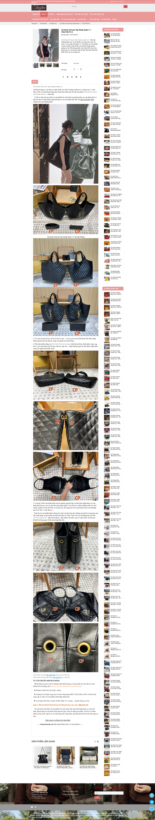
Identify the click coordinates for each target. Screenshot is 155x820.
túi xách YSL (50, 675)
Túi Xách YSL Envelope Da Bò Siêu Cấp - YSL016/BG (115, 726)
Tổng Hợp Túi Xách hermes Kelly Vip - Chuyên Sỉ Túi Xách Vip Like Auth (116, 242)
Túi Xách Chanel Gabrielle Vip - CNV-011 (116, 409)
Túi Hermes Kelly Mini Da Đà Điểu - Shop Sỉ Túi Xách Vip (115, 212)
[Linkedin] (72, 77)
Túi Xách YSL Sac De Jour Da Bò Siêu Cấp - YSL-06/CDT (116, 539)
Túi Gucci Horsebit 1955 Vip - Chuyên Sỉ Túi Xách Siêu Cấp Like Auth (116, 58)
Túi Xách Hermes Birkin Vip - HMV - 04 (115, 312)
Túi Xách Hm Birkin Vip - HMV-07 (116, 332)
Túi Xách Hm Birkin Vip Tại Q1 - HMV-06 (116, 325)
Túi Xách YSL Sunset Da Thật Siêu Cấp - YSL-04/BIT (115, 526)
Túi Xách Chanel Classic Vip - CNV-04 (116, 364)
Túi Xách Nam (105, 19)
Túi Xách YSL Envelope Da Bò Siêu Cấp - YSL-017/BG (115, 733)
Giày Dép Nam (81, 19)
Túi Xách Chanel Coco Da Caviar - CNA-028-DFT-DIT (115, 694)
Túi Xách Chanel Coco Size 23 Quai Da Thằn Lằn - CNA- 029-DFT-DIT (116, 700)
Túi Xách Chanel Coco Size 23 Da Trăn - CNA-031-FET (116, 713)
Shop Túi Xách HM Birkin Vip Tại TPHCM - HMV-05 (116, 319)
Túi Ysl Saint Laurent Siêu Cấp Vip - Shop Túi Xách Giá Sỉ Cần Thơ (116, 117)
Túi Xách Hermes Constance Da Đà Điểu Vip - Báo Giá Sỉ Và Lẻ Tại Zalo (116, 76)
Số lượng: (64, 70)
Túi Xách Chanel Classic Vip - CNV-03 (116, 358)
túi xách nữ (57, 677)
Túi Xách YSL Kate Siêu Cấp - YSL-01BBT (116, 506)
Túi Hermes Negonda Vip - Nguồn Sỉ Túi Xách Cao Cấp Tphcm (116, 94)
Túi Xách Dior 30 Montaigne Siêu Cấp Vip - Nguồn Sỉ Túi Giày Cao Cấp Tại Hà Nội (116, 183)
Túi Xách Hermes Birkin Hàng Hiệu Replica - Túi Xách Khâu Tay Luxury (116, 248)
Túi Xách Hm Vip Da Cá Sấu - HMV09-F (115, 765)
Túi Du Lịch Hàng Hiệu (68, 19)
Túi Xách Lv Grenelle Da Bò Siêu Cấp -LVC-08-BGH (116, 629)
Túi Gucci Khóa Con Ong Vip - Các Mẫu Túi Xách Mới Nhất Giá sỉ (116, 64)
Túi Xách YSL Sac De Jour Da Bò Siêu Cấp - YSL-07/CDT (116, 545)
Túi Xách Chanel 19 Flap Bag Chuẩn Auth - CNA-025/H (116, 674)
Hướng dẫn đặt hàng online (71, 794)
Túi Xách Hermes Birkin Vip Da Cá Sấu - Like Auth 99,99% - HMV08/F (116, 758)
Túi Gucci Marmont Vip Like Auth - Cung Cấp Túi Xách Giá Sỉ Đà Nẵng (116, 70)
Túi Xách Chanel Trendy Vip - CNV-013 (115, 422)
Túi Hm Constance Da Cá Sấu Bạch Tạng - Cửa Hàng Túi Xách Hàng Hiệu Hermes (116, 105)
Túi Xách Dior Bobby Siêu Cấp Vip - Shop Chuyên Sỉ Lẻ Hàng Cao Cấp (116, 177)
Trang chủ (35, 23)
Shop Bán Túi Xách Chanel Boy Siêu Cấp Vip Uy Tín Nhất (116, 266)
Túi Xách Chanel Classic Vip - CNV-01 (116, 345)
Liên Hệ (114, 19)
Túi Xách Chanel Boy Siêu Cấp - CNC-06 (115, 377)
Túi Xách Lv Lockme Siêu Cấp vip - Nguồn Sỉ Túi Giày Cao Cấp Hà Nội (116, 99)
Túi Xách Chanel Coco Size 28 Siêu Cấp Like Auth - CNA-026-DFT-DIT (116, 681)
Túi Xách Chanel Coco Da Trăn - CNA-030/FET (115, 707)
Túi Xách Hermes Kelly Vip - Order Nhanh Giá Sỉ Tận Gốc (116, 82)
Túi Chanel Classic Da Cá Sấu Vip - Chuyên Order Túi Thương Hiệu (116, 224)
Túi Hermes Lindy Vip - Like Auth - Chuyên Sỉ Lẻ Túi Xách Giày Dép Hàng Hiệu (115, 88)
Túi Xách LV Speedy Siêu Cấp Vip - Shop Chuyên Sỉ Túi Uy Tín (116, 194)
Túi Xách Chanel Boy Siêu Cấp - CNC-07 (115, 384)
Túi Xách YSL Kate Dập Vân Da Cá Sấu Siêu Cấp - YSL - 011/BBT (116, 571)
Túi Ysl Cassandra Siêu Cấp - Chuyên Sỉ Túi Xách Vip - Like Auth (116, 141)
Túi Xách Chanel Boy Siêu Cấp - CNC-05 (115, 371)
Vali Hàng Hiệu (55, 19)
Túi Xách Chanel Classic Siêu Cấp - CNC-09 (116, 396)
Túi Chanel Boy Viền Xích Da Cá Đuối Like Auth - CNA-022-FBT (115, 480)
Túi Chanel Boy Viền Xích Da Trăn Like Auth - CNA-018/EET (116, 455)
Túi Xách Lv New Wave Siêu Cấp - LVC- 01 (115, 487)
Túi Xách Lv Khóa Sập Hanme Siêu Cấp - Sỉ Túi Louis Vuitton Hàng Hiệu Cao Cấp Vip (116, 135)
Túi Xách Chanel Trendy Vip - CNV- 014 (115, 429)
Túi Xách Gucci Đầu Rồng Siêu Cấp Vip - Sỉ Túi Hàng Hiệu (116, 200)
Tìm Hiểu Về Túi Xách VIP (40, 19)
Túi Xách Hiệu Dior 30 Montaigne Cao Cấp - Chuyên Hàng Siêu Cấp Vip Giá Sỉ (116, 147)
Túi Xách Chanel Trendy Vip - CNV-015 (115, 435)
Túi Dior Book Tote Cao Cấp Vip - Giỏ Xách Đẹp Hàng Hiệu (116, 230)
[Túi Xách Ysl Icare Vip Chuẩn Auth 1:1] (63, 77)
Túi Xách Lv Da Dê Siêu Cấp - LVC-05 (116, 610)
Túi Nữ (43, 14)
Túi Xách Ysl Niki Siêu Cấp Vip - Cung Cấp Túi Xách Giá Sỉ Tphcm (116, 153)
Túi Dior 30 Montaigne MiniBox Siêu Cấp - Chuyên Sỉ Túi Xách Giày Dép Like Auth (116, 129)
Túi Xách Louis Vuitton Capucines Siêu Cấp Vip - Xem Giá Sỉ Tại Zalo (116, 189)
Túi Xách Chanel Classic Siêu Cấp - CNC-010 (116, 403)
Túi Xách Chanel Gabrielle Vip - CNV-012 (116, 416)
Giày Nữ (51, 14)
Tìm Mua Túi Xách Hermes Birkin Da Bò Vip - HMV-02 (116, 300)
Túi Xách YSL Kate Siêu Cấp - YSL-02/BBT (116, 513)
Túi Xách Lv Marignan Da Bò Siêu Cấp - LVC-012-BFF (116, 655)
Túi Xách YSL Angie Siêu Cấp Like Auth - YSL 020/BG (116, 752)
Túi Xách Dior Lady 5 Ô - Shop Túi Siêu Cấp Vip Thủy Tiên (116, 236)
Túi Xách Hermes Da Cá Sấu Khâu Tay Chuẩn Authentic (115, 34)
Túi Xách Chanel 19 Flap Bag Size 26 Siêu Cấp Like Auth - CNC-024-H (116, 668)
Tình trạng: (64, 63)
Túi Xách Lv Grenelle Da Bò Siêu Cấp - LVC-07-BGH (116, 623)
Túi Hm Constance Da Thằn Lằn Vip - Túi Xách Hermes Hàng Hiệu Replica (116, 123)
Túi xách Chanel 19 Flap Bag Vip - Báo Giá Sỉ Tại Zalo (116, 260)
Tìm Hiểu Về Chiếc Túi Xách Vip (116, 278)
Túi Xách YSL (54, 23)
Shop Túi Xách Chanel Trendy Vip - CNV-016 (116, 442)
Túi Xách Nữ (44, 23)
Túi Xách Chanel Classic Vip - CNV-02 (116, 351)
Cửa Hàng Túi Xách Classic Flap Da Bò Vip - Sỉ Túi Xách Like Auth (116, 46)
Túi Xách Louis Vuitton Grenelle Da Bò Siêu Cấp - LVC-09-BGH (116, 636)
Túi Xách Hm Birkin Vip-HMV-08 (116, 338)
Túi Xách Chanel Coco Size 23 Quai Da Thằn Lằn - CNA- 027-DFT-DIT (116, 687)
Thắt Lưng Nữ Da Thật (96, 14)
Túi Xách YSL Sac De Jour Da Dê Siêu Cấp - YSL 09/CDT (116, 558)
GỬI (97, 797)
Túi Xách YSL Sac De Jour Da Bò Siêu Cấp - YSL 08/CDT (116, 552)
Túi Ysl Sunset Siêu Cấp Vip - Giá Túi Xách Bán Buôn (116, 111)
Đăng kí (122, 1)
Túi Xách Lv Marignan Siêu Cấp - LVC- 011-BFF (116, 649)
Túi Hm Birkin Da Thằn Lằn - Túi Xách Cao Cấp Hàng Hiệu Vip (115, 206)
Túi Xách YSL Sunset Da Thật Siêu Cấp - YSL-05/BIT (115, 532)
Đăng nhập (114, 1)
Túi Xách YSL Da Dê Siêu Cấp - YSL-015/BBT (116, 597)
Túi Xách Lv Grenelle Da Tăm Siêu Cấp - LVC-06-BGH (116, 616)
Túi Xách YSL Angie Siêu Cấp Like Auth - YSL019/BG (116, 745)
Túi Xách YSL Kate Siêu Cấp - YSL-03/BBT (116, 519)
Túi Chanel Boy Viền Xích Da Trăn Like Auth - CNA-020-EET (116, 468)
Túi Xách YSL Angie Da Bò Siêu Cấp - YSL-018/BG (116, 739)
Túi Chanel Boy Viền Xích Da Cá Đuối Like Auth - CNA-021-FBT (115, 474)
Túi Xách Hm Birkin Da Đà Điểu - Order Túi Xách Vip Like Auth (116, 218)
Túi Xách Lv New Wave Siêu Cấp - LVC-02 (115, 493)
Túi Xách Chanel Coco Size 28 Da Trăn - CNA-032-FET (116, 720)
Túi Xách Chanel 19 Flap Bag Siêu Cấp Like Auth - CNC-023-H (116, 661)
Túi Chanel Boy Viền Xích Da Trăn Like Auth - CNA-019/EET (116, 461)
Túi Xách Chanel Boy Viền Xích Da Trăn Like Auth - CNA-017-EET (115, 448)
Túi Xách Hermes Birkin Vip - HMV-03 (116, 306)
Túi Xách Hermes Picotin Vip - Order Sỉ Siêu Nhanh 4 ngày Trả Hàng (116, 159)
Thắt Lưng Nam (94, 19)
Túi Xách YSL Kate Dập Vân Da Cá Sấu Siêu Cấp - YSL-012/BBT (116, 577)
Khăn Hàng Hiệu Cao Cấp (65, 14)
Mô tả (34, 82)
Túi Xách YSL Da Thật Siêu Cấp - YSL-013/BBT (115, 584)
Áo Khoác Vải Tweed (81, 14)
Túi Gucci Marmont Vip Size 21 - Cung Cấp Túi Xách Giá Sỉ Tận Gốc (116, 52)
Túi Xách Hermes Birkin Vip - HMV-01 (116, 293)
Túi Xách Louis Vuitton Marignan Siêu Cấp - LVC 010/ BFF (115, 642)
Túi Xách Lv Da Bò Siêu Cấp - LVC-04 (116, 603)
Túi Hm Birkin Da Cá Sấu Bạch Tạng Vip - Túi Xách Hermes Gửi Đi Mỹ (116, 165)
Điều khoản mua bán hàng (70, 791)
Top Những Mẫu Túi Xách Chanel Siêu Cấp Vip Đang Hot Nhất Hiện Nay (116, 272)
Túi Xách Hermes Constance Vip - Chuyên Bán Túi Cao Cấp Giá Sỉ (115, 171)
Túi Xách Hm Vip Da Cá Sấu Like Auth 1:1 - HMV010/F (115, 771)
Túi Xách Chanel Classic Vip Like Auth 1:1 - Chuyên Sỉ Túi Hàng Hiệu (116, 254)
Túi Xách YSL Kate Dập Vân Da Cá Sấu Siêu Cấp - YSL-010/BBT (116, 564)
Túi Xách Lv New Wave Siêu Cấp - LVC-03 (115, 500)
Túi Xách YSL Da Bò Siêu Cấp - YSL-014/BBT (116, 590)
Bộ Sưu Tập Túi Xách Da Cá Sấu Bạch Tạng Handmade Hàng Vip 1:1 (115, 40)
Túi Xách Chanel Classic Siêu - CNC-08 (116, 390)
